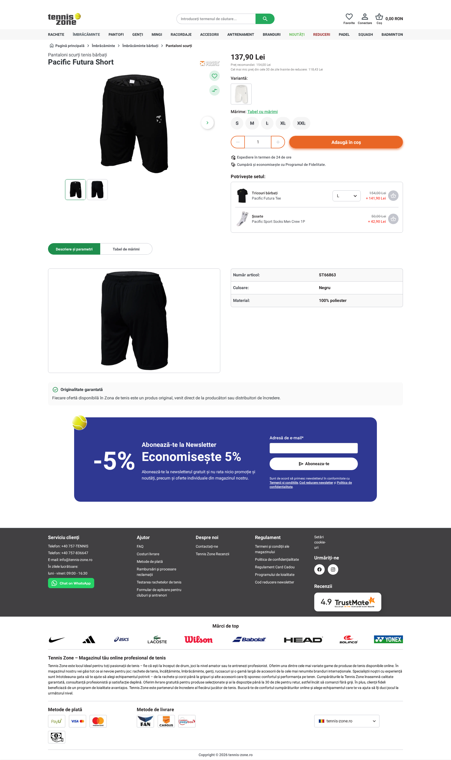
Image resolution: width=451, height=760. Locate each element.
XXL (303, 124)
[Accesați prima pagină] (64, 19)
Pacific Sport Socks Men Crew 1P (278, 221)
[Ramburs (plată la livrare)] (56, 737)
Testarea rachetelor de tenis (159, 582)
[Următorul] (207, 122)
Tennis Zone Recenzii (212, 554)
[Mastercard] (98, 721)
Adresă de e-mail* (287, 437)
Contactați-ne (207, 546)
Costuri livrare (148, 554)
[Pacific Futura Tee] (242, 195)
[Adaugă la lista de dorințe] (214, 76)
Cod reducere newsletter (316, 482)
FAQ (140, 546)
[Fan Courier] (145, 721)
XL (285, 124)
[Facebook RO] (319, 569)
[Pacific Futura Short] (241, 94)
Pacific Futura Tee (266, 198)
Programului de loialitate (274, 574)
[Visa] (77, 721)
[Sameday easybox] (186, 721)
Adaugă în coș (346, 142)
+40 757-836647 (77, 4)
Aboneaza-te (317, 463)
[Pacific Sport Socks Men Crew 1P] (242, 219)
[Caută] (265, 19)
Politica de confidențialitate (277, 559)
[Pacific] (209, 63)
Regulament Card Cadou (275, 567)
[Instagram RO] (333, 569)
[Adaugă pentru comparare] (214, 90)
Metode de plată (150, 561)
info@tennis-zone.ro (76, 560)
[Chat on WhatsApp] (71, 582)
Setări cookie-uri (319, 542)
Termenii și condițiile (284, 482)
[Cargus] (166, 721)
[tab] (74, 249)
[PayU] (56, 721)
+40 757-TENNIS (74, 546)
